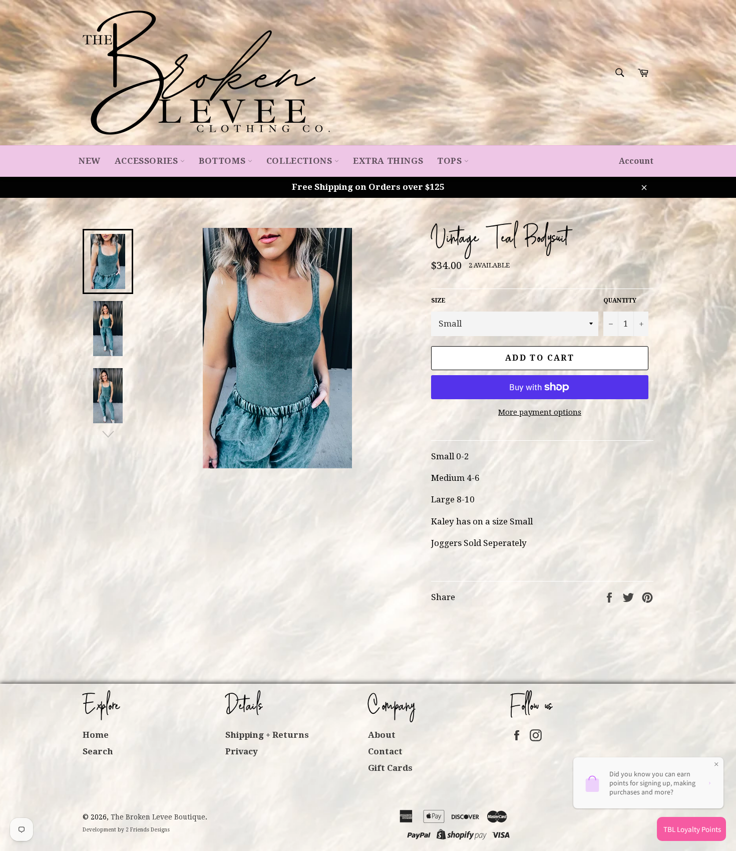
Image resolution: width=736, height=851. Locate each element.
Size (438, 300)
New (90, 161)
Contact (385, 751)
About (382, 735)
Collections (300, 161)
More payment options (539, 412)
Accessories (147, 161)
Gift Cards (390, 768)
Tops (450, 161)
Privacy (241, 751)
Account (636, 161)
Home (96, 735)
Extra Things (388, 161)
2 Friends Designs (148, 829)
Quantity (619, 300)
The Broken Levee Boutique (158, 817)
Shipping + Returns (267, 735)
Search (98, 751)
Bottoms (223, 161)
